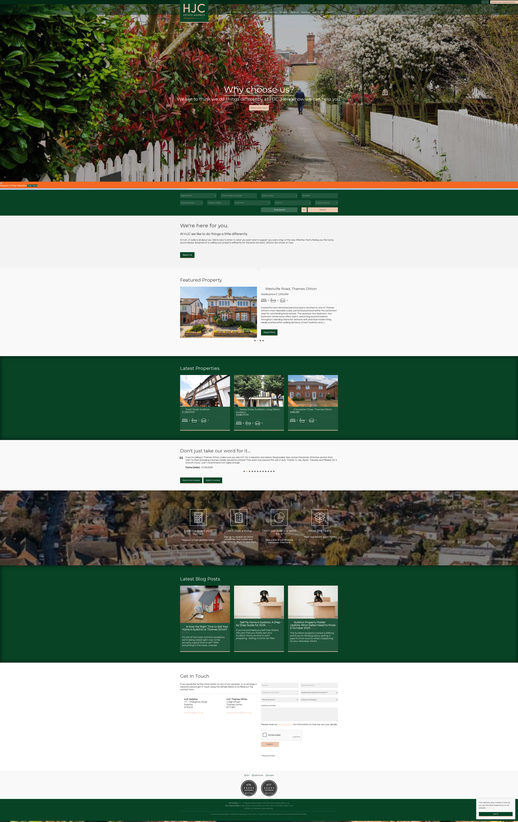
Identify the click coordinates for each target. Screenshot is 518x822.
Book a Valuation (259, 107)
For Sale (237, 12)
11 (271, 479)
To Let (246, 12)
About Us (187, 255)
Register (283, 12)
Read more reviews (191, 488)
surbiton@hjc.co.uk (193, 721)
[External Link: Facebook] (483, 2)
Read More (269, 332)
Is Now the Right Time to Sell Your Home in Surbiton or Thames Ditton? (205, 636)
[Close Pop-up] (1, 183)
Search (323, 210)
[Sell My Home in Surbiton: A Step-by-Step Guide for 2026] (259, 610)
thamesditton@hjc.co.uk (238, 721)
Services (273, 12)
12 (274, 479)
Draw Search (279, 210)
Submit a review (213, 488)
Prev (183, 313)
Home (228, 12)
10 (268, 479)
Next (334, 313)
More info (491, 808)
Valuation (294, 12)
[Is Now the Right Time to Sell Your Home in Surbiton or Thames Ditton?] (205, 612)
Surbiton (299, 641)
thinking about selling (316, 643)
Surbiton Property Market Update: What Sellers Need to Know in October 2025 (313, 633)
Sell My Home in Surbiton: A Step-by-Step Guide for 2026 (258, 632)
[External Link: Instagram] (487, 2)
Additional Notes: (268, 714)
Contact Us (331, 12)
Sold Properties (259, 12)
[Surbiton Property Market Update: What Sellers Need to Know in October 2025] (313, 610)
